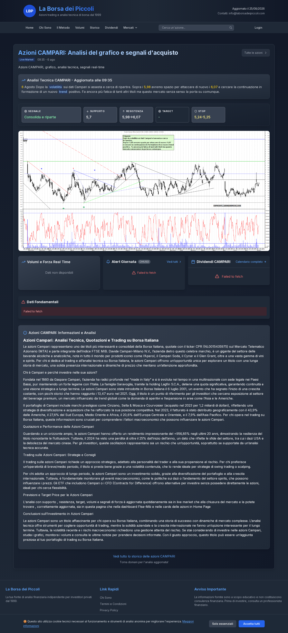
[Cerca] (230, 27)
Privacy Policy (109, 610)
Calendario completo (249, 261)
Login (258, 27)
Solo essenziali (222, 623)
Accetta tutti (251, 623)
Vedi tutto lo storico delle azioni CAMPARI (144, 556)
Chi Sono (106, 597)
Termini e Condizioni (113, 604)
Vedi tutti (172, 261)
